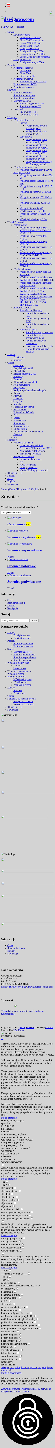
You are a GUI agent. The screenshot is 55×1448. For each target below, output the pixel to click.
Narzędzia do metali (23, 442)
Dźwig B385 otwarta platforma (35, 56)
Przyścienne (19, 357)
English (11, 481)
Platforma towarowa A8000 (33, 81)
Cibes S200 (25, 70)
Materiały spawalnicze (30, 453)
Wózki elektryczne (22, 269)
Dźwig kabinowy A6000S (32, 54)
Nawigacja (12, 484)
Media (4, 1224)
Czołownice (19, 109)
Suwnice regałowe (22, 101)
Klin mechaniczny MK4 (25, 382)
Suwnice (11, 90)
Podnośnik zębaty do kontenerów (36, 342)
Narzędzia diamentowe (31, 459)
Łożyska (17, 401)
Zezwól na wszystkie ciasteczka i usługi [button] (26, 1390)
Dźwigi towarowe (22, 59)
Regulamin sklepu (16, 602)
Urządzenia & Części (27, 489)
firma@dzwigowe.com (12, 986)
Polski (10, 478)
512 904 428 (7, 26)
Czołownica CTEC (29, 112)
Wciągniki (12, 117)
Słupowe (17, 360)
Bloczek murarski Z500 (24, 373)
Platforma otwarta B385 (25, 84)
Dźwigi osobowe (21, 34)
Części (10, 362)
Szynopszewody (21, 426)
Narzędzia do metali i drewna (21, 698)
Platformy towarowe (23, 78)
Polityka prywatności (11, 1373)
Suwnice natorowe (22, 92)
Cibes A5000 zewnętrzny (32, 40)
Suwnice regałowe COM (32, 103)
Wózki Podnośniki (16, 222)
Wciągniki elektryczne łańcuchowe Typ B (36, 140)
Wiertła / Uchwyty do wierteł (34, 470)
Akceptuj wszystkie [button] (10, 1367)
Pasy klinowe (19, 409)
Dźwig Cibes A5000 (29, 45)
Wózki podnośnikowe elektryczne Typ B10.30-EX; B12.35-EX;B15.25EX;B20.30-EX (36, 291)
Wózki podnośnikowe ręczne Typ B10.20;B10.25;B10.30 (36, 253)
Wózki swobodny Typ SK (32, 211)
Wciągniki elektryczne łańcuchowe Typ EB (36, 152)
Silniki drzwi (19, 420)
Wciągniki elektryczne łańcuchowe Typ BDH (37, 146)
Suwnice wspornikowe (24, 98)
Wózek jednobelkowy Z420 (33, 219)
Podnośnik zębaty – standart (39, 332)
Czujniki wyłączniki (23, 368)
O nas (10, 600)
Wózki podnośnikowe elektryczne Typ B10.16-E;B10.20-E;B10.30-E (37, 278)
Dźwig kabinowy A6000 (32, 51)
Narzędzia (12, 440)
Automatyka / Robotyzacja (32, 451)
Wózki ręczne (20, 225)
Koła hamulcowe (21, 384)
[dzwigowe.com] (17, 19)
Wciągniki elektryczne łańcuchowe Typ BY (36, 157)
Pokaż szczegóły (9, 1117)
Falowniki (18, 379)
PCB (15, 415)
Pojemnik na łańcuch (23, 412)
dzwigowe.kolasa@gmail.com (38, 986)
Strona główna (8, 489)
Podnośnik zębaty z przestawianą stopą (35, 336)
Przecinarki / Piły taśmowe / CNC (36, 448)
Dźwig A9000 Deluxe (30, 43)
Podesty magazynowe (24, 87)
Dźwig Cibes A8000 (29, 48)
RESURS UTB (14, 473)
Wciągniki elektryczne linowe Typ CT (36, 127)
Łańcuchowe (26, 136)
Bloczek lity (19, 371)
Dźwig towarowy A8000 (32, 62)
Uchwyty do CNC (28, 467)
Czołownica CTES (29, 114)
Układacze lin (20, 429)
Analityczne (7, 1167)
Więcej (10, 556)
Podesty (11, 65)
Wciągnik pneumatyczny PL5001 (36, 169)
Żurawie (11, 354)
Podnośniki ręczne (22, 307)
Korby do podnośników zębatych (29, 390)
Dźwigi (11, 32)
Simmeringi (19, 423)
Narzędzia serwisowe (23, 406)
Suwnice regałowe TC (30, 106)
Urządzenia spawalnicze (31, 445)
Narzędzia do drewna (23, 456)
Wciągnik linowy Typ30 (31, 208)
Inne (15, 437)
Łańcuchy (18, 398)
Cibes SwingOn (27, 76)
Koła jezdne (19, 387)
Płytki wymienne (28, 464)
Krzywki (17, 395)
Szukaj (34, 620)
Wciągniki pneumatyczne (25, 167)
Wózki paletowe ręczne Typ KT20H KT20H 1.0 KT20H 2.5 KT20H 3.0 (35, 230)
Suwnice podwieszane (24, 95)
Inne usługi (6, 1256)
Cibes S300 (25, 73)
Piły (21, 462)
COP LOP (18, 365)
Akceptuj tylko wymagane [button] (33, 1367)
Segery (16, 418)
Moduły (17, 404)
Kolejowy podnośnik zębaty (39, 346)
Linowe (23, 123)
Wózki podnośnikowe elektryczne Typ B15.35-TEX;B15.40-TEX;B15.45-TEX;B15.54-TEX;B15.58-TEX (36, 300)
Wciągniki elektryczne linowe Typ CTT (36, 132)
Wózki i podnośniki (16, 676)
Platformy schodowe (23, 67)
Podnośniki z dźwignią (31, 310)
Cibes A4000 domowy (30, 37)
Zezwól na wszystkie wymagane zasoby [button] (20, 1389)
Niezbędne (6, 1104)
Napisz (20, 26)
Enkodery (18, 376)
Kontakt (11, 475)
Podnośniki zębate (28, 329)
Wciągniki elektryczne (24, 120)
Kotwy (16, 393)
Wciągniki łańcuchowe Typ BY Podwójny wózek (39, 163)
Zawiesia (17, 434)
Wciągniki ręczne (21, 172)
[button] (27, 1420)
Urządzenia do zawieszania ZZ (28, 431)
